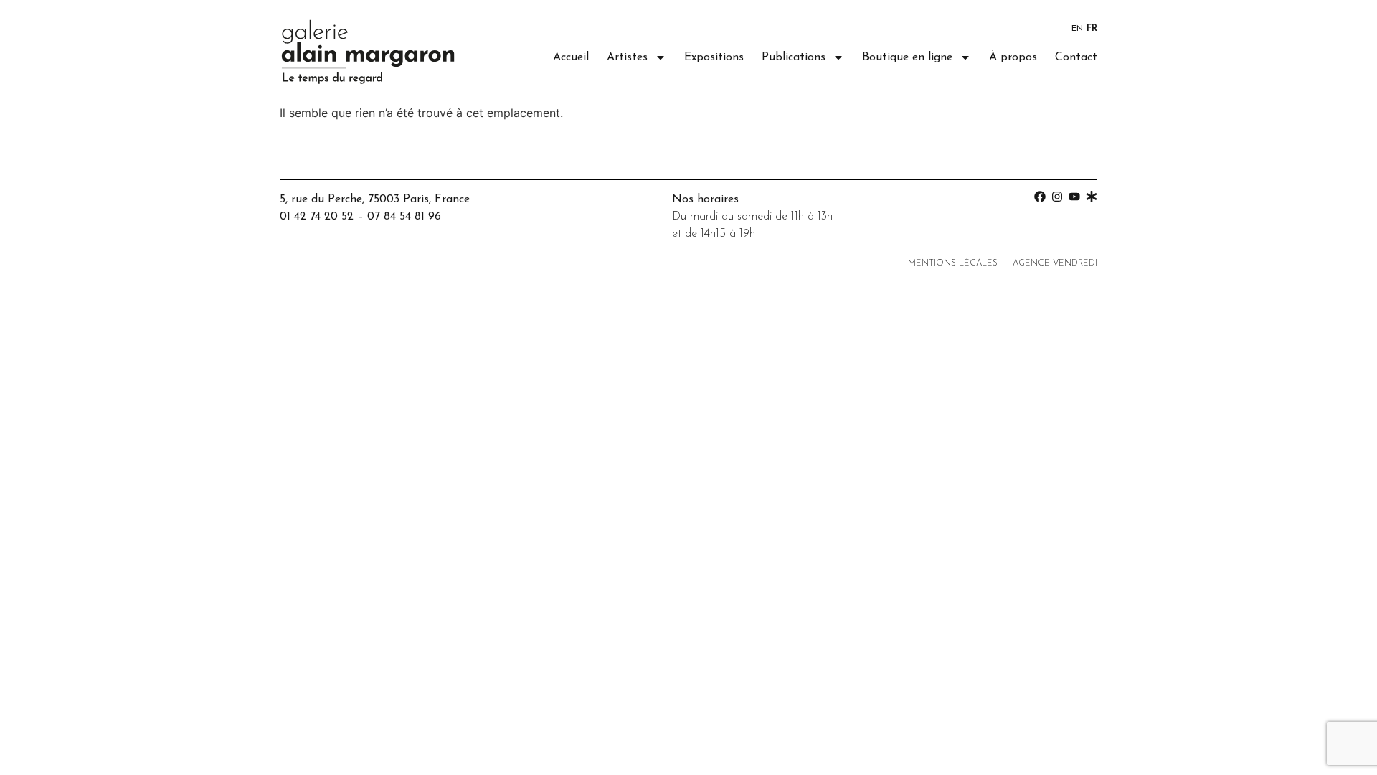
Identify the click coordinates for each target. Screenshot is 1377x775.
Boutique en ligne (907, 57)
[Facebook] (1040, 196)
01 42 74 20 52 (317, 216)
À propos (1013, 57)
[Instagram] (1057, 196)
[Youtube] (1074, 196)
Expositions (714, 57)
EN (1077, 28)
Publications (793, 57)
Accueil (571, 57)
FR (1092, 28)
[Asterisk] (1091, 196)
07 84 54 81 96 (404, 216)
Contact (1076, 57)
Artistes (627, 57)
